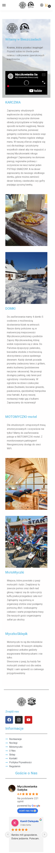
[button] (46, 5)
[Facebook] (9, 720)
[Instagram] (19, 720)
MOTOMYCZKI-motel (21, 417)
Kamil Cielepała (29, 821)
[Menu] (6, 5)
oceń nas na (26, 810)
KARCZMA (12, 102)
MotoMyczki (14, 572)
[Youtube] (28, 720)
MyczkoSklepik (16, 634)
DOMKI (10, 308)
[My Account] (42, 5)
